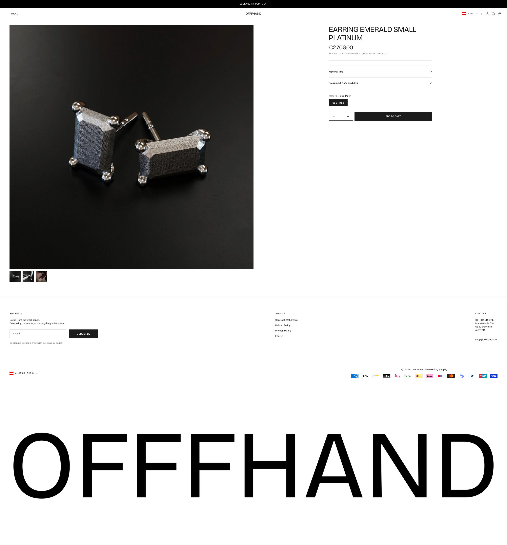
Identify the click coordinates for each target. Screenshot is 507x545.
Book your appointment (254, 4)
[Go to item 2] (28, 276)
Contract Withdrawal (286, 320)
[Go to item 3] (41, 276)
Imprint (279, 336)
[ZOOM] (244, 260)
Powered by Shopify (436, 369)
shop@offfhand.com (486, 339)
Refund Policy (283, 325)
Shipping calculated (359, 53)
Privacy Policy (283, 330)
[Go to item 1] (15, 276)
